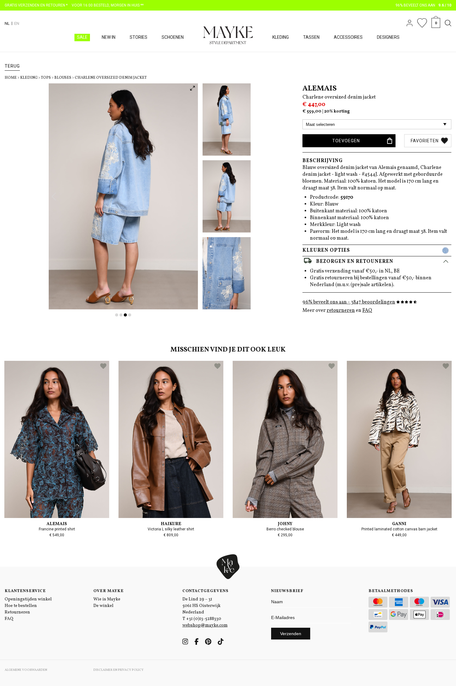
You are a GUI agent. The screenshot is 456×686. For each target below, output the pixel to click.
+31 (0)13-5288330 (203, 619)
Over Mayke (108, 591)
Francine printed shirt (57, 529)
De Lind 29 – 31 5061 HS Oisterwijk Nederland (201, 605)
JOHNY (285, 524)
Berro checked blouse (285, 529)
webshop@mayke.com (205, 625)
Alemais (319, 88)
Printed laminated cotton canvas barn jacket (399, 529)
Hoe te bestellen (21, 606)
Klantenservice (25, 591)
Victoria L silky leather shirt (171, 529)
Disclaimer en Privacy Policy (118, 670)
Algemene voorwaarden (26, 670)
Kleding (29, 77)
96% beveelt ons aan (424, 5)
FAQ (367, 310)
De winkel (103, 606)
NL (7, 23)
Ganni (399, 524)
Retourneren (17, 612)
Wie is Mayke (106, 599)
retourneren (341, 310)
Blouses (62, 77)
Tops (46, 77)
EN (16, 23)
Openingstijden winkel (28, 599)
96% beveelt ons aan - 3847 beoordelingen (348, 302)
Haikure (171, 524)
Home (11, 77)
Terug (12, 66)
